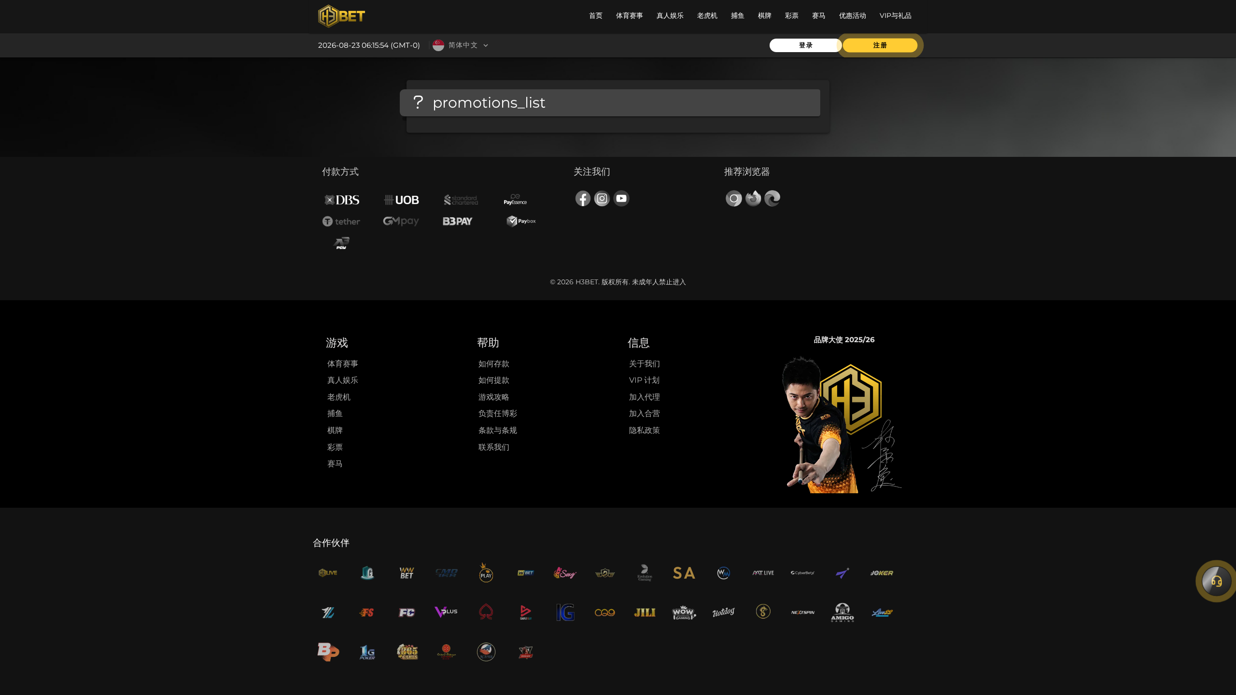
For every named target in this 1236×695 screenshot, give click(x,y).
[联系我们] (1216, 581)
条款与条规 (497, 430)
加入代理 (644, 397)
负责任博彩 (497, 413)
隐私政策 (644, 430)
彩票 (335, 447)
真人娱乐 (342, 380)
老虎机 (339, 397)
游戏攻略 (493, 397)
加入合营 (644, 413)
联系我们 (493, 447)
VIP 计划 (644, 380)
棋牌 (335, 430)
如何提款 (493, 380)
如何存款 (493, 363)
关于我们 (644, 363)
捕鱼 (335, 413)
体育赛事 (342, 363)
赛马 (335, 463)
